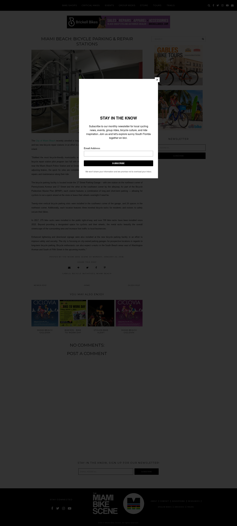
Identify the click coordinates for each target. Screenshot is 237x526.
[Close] (157, 79)
